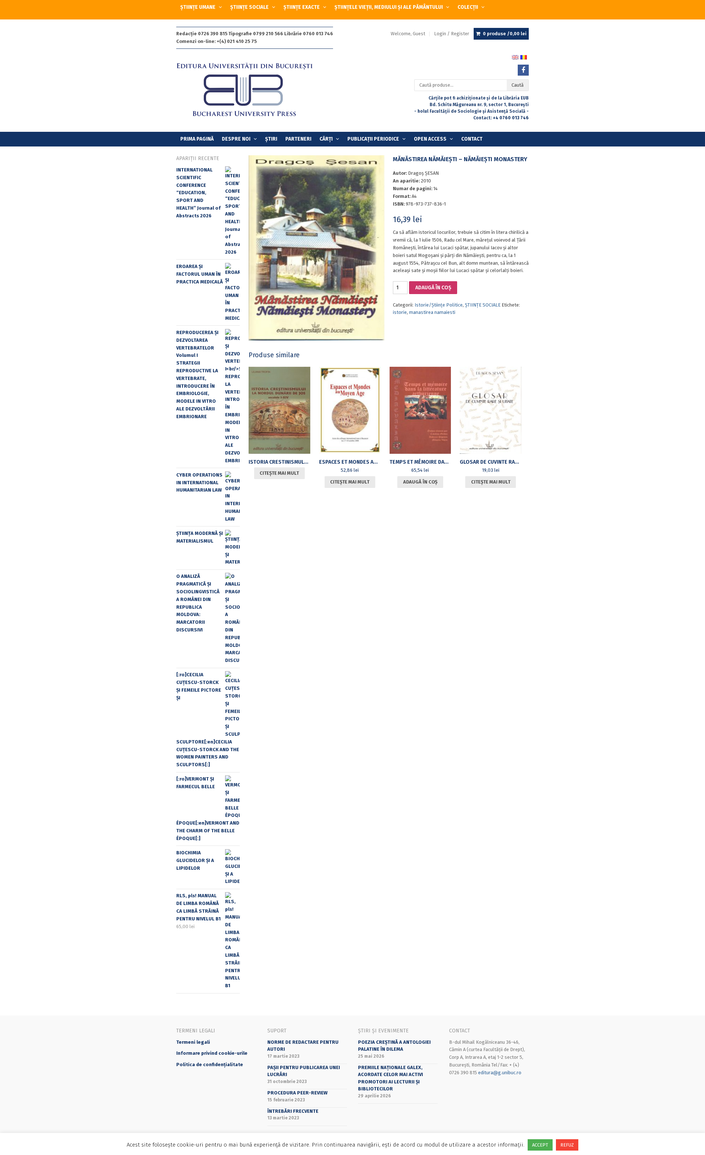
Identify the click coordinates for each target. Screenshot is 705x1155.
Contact (471, 139)
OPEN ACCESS (430, 139)
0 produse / (505, 33)
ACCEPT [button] (540, 1145)
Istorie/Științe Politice (439, 305)
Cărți (326, 139)
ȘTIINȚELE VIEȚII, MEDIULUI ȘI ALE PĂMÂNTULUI (389, 7)
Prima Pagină (197, 139)
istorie (400, 312)
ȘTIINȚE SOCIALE (249, 7)
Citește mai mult (279, 473)
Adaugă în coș (433, 288)
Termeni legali (193, 1042)
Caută (517, 85)
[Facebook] (523, 70)
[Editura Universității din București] (252, 90)
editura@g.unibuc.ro (499, 1072)
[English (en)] (515, 56)
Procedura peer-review (297, 1093)
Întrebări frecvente (292, 1111)
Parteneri (298, 139)
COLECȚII (468, 7)
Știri (271, 139)
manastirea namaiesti (432, 312)
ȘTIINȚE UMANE (198, 7)
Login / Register (451, 33)
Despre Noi (236, 139)
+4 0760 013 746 (511, 117)
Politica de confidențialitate (209, 1064)
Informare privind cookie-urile (211, 1053)
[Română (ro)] (523, 56)
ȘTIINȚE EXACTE (301, 7)
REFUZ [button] (567, 1145)
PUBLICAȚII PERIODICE (373, 139)
